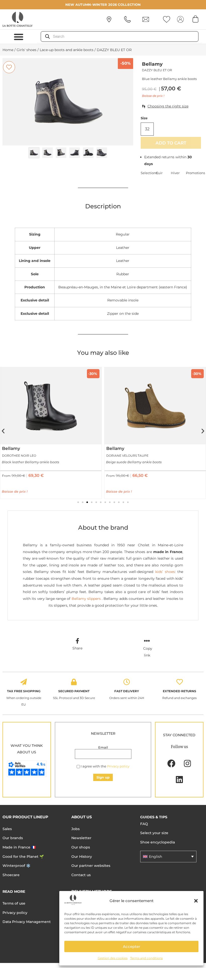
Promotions (193, 173)
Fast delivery (126, 691)
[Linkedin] (179, 779)
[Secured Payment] (74, 682)
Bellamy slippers (85, 598)
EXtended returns (179, 691)
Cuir (159, 173)
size (144, 118)
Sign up (103, 777)
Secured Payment (73, 691)
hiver (175, 173)
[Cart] (195, 19)
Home (8, 50)
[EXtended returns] (179, 682)
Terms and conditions (146, 958)
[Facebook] (171, 763)
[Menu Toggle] (19, 37)
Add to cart (171, 142)
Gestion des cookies (113, 958)
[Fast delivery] (126, 682)
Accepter (131, 946)
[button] (195, 900)
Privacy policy (118, 766)
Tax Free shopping (23, 691)
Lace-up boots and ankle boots (66, 50)
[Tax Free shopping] (23, 682)
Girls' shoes (26, 50)
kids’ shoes (165, 571)
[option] (68, 101)
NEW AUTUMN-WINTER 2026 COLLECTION (103, 5)
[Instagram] (187, 763)
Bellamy (152, 64)
